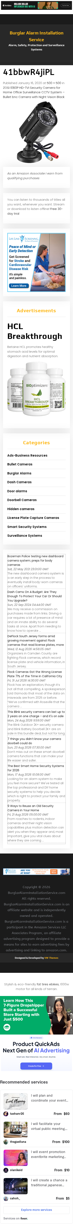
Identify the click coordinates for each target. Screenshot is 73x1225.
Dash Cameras (19, 482)
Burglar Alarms (19, 473)
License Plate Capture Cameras (33, 518)
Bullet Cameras (19, 464)
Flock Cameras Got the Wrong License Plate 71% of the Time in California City (35, 674)
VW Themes (51, 957)
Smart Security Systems (27, 527)
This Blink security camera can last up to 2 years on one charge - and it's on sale (36, 714)
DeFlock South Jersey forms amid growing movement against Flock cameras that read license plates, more (36, 640)
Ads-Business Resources (27, 455)
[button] (36, 63)
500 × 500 (54, 83)
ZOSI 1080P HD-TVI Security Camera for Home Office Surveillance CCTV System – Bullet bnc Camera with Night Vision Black (34, 92)
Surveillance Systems (24, 535)
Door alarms (17, 491)
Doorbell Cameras (22, 500)
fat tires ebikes (48, 984)
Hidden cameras (20, 509)
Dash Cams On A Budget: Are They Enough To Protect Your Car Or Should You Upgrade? (35, 596)
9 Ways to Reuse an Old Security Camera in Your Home (31, 808)
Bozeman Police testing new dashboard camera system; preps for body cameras (35, 560)
